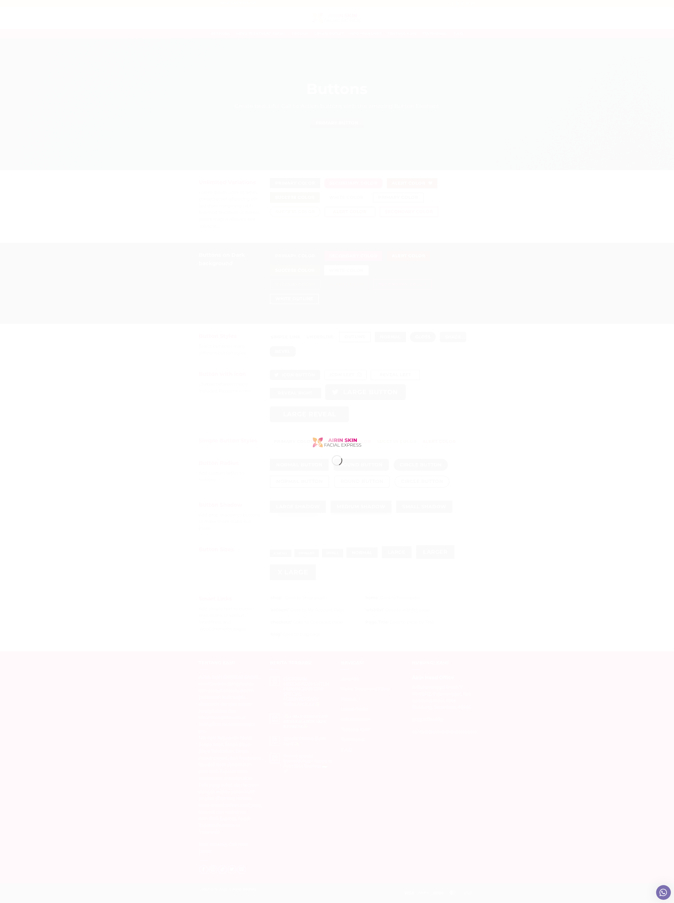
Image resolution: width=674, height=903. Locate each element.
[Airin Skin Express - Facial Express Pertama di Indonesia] (337, 442)
